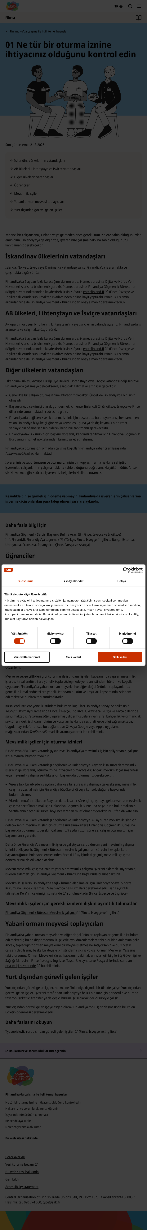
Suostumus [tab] (25, 580)
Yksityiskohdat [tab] (73, 580)
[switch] (55, 641)
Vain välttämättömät (27, 657)
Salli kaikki (120, 657)
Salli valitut (73, 657)
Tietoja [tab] (121, 580)
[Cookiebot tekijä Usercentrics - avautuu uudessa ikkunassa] (126, 570)
